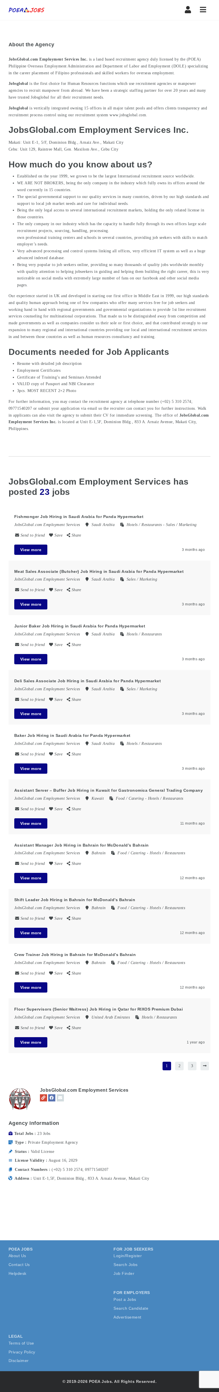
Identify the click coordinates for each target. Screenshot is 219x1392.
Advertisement (127, 1317)
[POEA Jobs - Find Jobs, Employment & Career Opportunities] (27, 10)
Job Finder (123, 1273)
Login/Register (127, 1255)
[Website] (43, 1097)
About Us (17, 1255)
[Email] (60, 1097)
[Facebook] (51, 1097)
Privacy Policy (22, 1352)
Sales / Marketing (181, 525)
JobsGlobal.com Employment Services (84, 1090)
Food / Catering (130, 798)
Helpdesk (18, 1273)
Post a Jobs (124, 1299)
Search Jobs (125, 1264)
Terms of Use (21, 1343)
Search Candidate (130, 1308)
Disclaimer (19, 1360)
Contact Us (19, 1264)
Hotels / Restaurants (144, 525)
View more (31, 549)
